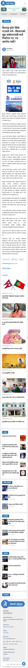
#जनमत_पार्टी (6, 260)
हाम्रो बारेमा (5, 611)
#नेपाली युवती (16, 14)
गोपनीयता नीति (12, 664)
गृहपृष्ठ (4, 641)
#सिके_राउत (14, 260)
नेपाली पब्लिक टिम (7, 613)
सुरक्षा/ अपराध (5, 644)
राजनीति (13, 641)
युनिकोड (16, 644)
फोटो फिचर (17, 641)
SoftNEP (24, 667)
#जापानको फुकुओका (7, 14)
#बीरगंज (21, 260)
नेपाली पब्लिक (9, 49)
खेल (21, 641)
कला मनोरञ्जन (11, 644)
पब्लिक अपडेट (8, 641)
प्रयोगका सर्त (18, 664)
